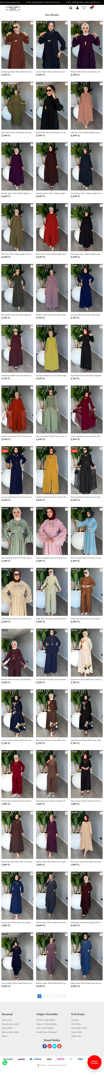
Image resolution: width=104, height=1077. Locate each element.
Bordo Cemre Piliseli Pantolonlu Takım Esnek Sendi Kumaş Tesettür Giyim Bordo (17, 801)
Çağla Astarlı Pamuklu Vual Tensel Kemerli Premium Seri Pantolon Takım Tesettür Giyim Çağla (52, 618)
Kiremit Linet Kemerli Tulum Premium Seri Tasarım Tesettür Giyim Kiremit (17, 436)
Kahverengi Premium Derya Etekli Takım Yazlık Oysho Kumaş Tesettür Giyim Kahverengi (52, 740)
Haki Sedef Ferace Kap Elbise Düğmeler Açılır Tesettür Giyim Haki (17, 314)
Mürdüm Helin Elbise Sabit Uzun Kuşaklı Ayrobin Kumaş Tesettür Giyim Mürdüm (52, 861)
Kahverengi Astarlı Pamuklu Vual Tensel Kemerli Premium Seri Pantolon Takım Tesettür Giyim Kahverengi (87, 618)
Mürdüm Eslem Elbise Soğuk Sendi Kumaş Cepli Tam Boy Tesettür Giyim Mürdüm (52, 983)
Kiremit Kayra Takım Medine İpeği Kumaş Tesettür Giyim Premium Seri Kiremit (52, 254)
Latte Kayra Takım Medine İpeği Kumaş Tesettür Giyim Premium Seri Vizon (87, 132)
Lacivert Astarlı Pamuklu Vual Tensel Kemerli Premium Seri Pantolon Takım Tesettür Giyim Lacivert (52, 679)
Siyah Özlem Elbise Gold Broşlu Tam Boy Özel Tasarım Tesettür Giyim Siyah (52, 132)
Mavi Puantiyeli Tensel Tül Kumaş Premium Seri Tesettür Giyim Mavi (87, 558)
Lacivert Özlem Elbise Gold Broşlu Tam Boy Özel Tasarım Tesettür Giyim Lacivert (52, 71)
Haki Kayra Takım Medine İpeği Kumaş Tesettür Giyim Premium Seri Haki (17, 254)
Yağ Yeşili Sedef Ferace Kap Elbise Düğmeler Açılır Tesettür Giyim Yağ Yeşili (52, 375)
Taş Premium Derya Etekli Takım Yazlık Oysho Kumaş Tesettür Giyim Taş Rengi (87, 679)
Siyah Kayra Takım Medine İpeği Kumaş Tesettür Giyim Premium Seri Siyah (87, 254)
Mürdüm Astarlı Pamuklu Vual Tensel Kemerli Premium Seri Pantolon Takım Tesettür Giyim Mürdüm (17, 679)
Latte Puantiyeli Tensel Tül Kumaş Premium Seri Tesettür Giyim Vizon (17, 618)
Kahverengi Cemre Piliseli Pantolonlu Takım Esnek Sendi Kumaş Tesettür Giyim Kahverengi (52, 801)
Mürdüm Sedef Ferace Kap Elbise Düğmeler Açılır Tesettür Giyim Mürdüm (52, 314)
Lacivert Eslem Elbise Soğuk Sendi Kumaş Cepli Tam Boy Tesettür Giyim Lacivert (17, 983)
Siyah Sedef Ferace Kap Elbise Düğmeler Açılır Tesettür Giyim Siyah (87, 375)
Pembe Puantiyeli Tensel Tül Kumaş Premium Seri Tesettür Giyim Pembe (52, 558)
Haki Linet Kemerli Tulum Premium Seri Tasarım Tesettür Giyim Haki (52, 436)
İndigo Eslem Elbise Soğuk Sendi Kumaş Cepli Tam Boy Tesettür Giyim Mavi (87, 983)
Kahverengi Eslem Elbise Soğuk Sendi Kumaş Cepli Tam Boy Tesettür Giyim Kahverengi (87, 922)
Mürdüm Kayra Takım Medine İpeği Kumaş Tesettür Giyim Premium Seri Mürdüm (17, 193)
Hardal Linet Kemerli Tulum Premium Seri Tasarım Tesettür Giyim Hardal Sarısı (52, 497)
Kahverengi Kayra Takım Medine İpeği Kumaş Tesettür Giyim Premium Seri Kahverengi (52, 193)
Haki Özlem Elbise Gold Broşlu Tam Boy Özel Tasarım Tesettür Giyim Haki (17, 132)
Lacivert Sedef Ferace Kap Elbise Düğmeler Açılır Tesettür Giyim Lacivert (87, 314)
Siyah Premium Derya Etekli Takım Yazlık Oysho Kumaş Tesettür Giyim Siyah (87, 740)
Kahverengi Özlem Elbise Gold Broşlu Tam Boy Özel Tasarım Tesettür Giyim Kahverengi (17, 71)
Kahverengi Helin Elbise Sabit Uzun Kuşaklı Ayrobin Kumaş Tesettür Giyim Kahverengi (17, 861)
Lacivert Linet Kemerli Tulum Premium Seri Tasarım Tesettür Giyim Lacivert (17, 497)
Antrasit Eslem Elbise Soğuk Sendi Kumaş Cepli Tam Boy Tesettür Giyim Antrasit (52, 922)
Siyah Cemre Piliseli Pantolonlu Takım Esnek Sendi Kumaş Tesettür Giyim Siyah (87, 801)
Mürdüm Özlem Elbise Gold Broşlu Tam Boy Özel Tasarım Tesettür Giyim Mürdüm (87, 71)
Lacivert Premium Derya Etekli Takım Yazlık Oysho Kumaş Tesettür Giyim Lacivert (17, 740)
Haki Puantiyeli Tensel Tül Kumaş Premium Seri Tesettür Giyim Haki (17, 558)
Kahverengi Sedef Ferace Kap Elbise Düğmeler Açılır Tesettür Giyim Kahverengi (17, 375)
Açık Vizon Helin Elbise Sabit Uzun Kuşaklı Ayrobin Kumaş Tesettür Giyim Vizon (87, 861)
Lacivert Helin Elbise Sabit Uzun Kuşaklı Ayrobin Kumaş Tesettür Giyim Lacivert (17, 922)
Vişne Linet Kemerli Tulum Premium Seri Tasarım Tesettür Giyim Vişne (87, 436)
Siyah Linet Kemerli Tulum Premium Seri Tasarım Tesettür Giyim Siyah (87, 497)
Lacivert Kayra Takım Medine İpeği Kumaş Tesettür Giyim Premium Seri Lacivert (87, 193)
